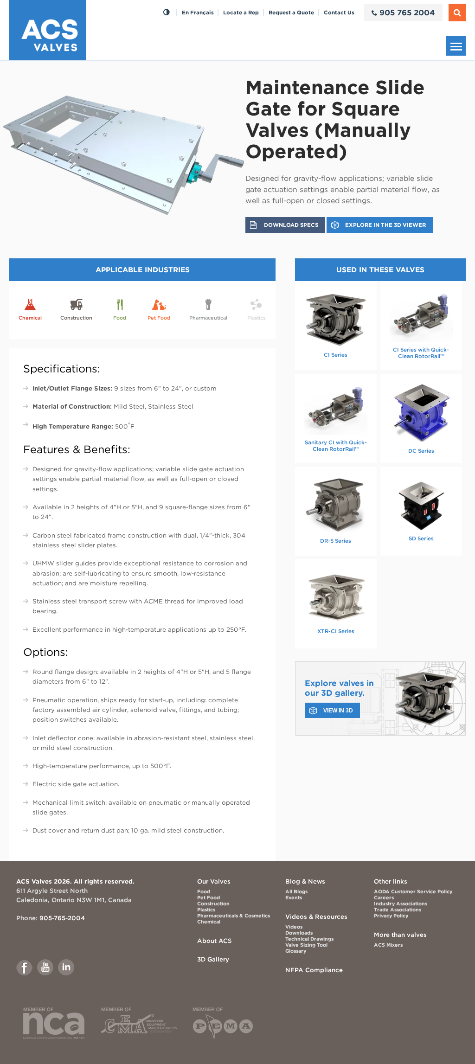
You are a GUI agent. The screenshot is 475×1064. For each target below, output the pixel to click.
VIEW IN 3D (338, 710)
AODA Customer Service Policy (413, 892)
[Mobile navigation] (456, 46)
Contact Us (339, 12)
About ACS (214, 940)
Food (203, 892)
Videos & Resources (316, 916)
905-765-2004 (62, 918)
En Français (198, 12)
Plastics (206, 910)
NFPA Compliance (314, 970)
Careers (384, 898)
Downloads (299, 933)
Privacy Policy (391, 916)
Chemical (208, 922)
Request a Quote (291, 12)
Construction (213, 904)
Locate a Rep (241, 12)
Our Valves (214, 881)
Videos (293, 927)
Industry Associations (400, 904)
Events (293, 898)
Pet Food (208, 898)
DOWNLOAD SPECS (291, 225)
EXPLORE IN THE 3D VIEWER (385, 225)
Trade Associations (397, 910)
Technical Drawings (309, 939)
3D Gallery (213, 959)
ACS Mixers (388, 945)
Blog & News (305, 881)
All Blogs (296, 892)
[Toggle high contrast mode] (166, 13)
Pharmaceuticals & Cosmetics (233, 916)
